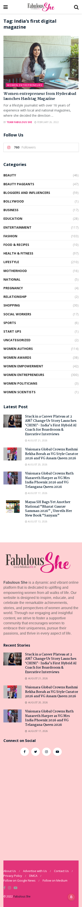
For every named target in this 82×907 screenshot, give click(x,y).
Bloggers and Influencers (26, 192)
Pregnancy (13, 288)
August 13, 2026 (37, 521)
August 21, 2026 (37, 440)
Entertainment (17, 227)
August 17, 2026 (37, 493)
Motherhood (15, 271)
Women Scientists (19, 392)
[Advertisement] (41, 806)
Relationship (15, 296)
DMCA (33, 876)
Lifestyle (11, 262)
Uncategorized (17, 340)
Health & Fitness (18, 253)
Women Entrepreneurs (24, 85)
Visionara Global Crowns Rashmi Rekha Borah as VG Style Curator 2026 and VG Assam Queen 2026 (51, 454)
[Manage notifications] (71, 897)
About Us (9, 871)
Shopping (11, 305)
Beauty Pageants (18, 184)
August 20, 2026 (37, 464)
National (11, 279)
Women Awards (17, 357)
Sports (9, 323)
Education (12, 218)
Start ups (12, 331)
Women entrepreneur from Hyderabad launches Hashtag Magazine (39, 96)
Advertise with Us (35, 871)
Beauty (9, 175)
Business (10, 210)
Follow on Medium (55, 880)
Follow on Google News (19, 880)
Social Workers (17, 314)
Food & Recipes (16, 244)
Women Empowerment (23, 366)
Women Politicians (20, 383)
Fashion (10, 236)
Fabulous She (22, 896)
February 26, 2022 (47, 122)
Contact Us (61, 871)
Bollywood (13, 201)
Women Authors (18, 348)
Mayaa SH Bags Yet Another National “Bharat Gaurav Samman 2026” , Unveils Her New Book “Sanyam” (48, 508)
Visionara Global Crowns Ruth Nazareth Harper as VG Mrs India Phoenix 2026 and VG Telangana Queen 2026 (49, 480)
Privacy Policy (12, 876)
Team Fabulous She (19, 122)
